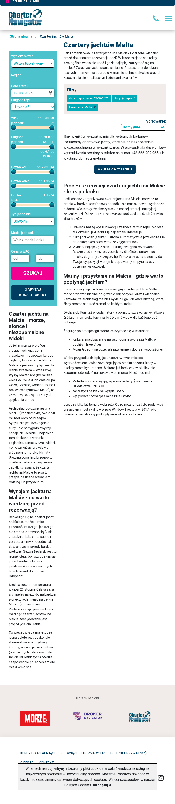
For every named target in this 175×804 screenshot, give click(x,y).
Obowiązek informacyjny (83, 753)
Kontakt (46, 763)
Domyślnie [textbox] (131, 127)
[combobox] (32, 63)
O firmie (26, 763)
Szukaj (32, 273)
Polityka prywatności (129, 753)
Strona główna (21, 36)
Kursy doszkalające (38, 753)
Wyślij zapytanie (113, 169)
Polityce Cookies (77, 785)
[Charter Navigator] (25, 17)
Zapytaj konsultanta (31, 292)
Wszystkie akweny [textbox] (29, 63)
